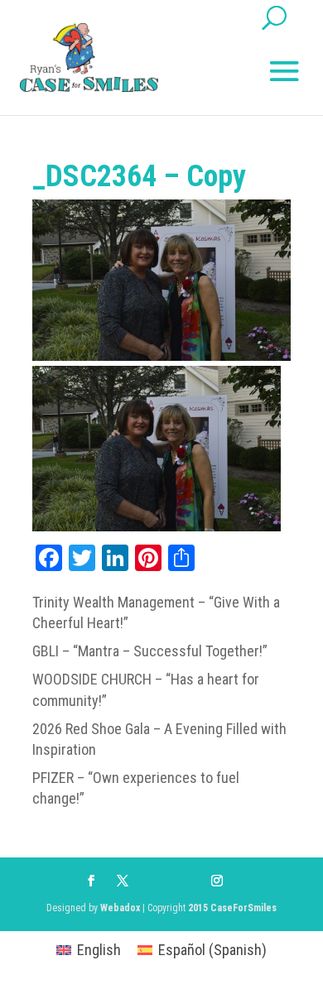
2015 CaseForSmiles (232, 908)
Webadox (120, 908)
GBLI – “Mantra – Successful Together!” (150, 651)
